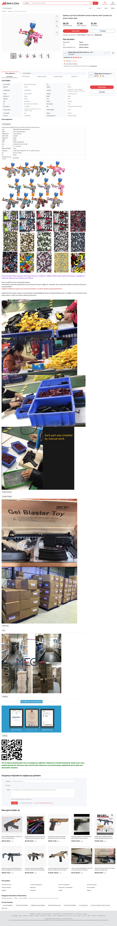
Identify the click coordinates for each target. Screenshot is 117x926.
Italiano (49, 915)
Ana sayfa (4, 11)
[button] (81, 76)
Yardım (99, 8)
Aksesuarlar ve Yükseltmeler (65, 887)
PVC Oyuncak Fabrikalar (70, 905)
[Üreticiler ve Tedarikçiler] (10, 3)
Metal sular (33, 887)
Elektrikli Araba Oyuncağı (54, 905)
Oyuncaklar (10, 11)
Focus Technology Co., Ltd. (58, 918)
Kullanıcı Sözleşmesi (47, 913)
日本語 (74, 915)
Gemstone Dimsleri (6, 887)
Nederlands (60, 915)
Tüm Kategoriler (8, 8)
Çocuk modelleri (91, 887)
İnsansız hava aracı (6, 884)
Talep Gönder (76, 31)
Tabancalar (33, 890)
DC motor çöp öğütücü (64, 884)
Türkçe (88, 915)
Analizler (85, 913)
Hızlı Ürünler (79, 913)
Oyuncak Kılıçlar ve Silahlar (20, 11)
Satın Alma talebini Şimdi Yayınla (44, 803)
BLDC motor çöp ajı (92, 884)
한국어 (70, 915)
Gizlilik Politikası (56, 913)
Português (31, 915)
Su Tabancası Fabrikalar (22, 905)
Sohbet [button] (104, 31)
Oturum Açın (93, 66)
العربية (66, 915)
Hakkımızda (32, 913)
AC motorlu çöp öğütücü (36, 884)
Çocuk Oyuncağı (83, 905)
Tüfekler (60, 890)
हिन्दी (79, 915)
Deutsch (54, 915)
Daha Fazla (4, 908)
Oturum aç (112, 4)
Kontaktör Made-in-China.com (68, 913)
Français (37, 915)
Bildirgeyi (39, 913)
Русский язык (43, 915)
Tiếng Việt (94, 915)
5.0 (96, 76)
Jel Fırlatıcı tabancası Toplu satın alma (100, 905)
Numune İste (98, 35)
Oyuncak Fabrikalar (7, 905)
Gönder (14, 803)
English (20, 915)
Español (25, 915)
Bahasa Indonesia (101, 915)
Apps (106, 8)
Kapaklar (4, 890)
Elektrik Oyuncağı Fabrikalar (38, 905)
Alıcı (90, 8)
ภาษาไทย (83, 915)
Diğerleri (89, 890)
